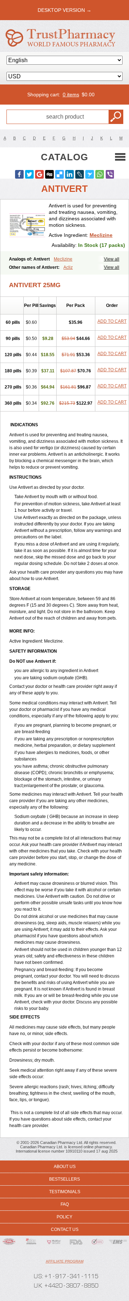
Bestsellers (64, 1179)
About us (65, 1166)
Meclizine (101, 235)
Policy (64, 1216)
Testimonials (64, 1191)
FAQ (65, 1204)
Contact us (64, 1229)
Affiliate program (64, 1261)
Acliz (68, 267)
